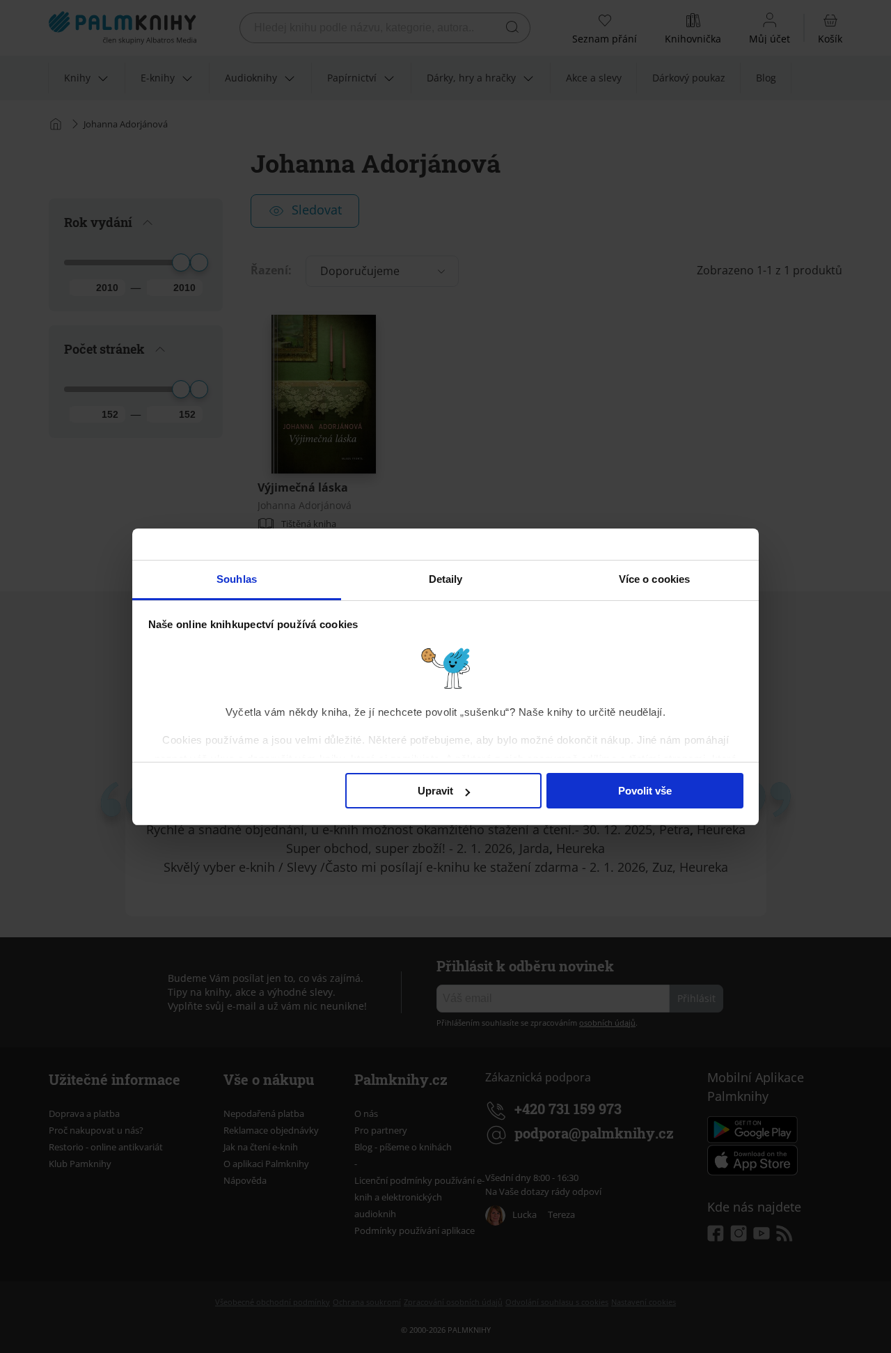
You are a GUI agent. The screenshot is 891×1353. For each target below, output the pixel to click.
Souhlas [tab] (236, 579)
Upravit (435, 791)
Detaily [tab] (446, 579)
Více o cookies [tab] (654, 579)
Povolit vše (645, 791)
